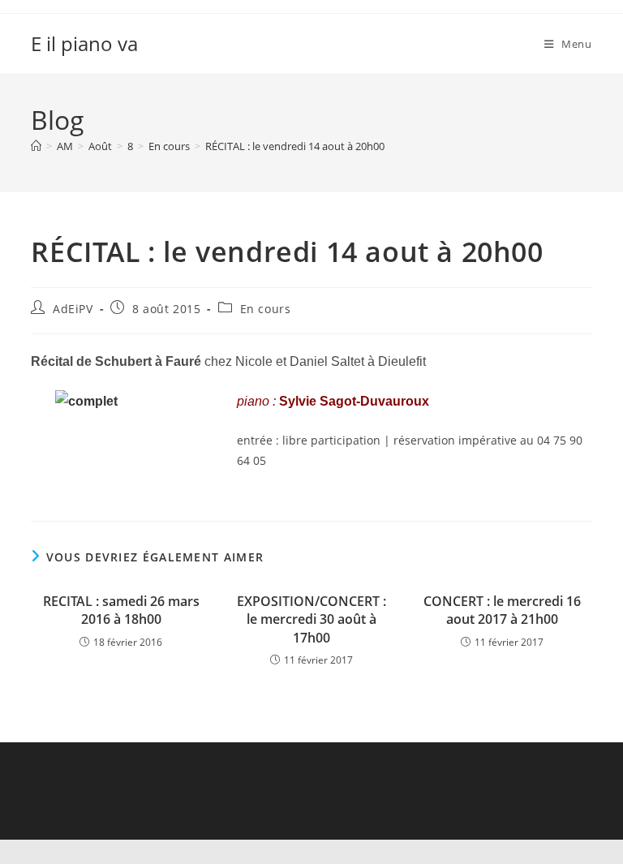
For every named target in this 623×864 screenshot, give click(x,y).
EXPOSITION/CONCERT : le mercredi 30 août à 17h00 (311, 619)
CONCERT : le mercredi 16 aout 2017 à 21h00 (502, 610)
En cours (265, 308)
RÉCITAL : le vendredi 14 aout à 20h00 (295, 146)
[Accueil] (36, 146)
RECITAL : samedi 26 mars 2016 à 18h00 (121, 610)
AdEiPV (73, 308)
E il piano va (84, 43)
